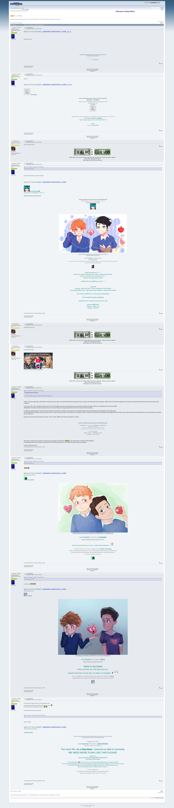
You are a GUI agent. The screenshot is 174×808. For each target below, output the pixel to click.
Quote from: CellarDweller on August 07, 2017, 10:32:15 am (34, 461)
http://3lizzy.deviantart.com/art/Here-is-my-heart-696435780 (93, 655)
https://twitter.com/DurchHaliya (93, 759)
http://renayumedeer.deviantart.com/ (32, 195)
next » (163, 21)
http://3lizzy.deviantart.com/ (29, 590)
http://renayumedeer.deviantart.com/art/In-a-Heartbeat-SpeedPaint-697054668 (93, 254)
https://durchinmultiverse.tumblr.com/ (30, 728)
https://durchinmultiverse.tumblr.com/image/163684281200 (93, 737)
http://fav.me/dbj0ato (98, 297)
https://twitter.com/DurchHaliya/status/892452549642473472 (92, 757)
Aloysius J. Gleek (16, 27)
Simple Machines (91, 805)
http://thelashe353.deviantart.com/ (93, 55)
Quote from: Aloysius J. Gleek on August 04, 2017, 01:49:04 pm (34, 715)
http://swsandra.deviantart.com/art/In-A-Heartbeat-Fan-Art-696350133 (93, 533)
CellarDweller (15, 141)
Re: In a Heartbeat (29, 27)
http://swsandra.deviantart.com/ (93, 539)
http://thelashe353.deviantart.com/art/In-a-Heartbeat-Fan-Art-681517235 (93, 54)
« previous (159, 21)
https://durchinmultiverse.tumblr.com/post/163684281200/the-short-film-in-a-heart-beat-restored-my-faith (93, 736)
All (17, 22)
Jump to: (152, 797)
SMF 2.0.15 (82, 805)
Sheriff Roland (51, 19)
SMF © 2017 (87, 805)
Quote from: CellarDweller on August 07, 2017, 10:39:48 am (34, 390)
